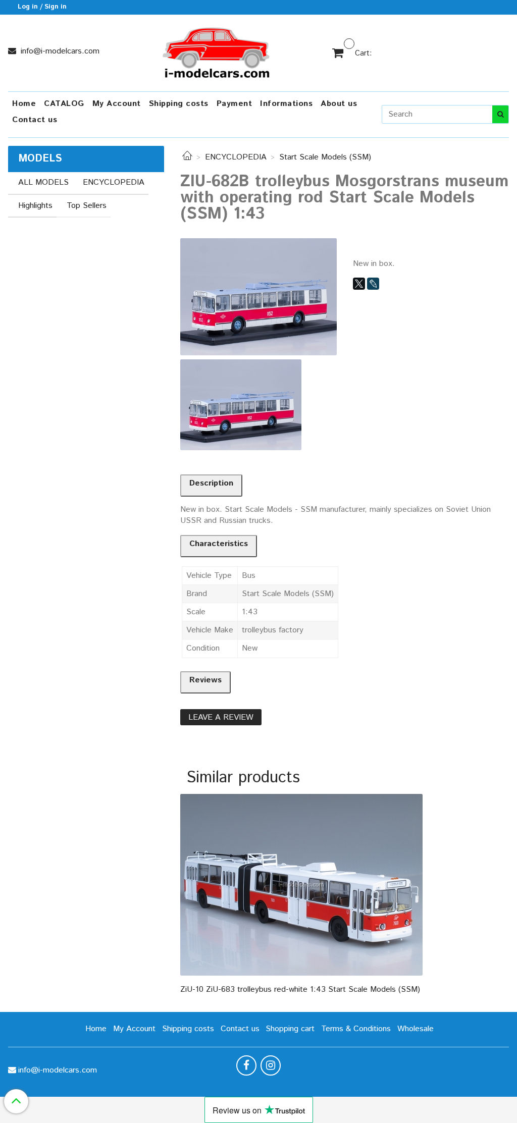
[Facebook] (246, 1065)
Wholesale (415, 1029)
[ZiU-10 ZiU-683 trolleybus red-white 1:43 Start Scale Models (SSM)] (301, 885)
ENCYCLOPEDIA (236, 157)
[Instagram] (271, 1065)
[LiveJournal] (373, 284)
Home (24, 104)
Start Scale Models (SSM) (325, 157)
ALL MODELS (43, 182)
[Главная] (187, 157)
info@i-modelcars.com (58, 51)
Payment (234, 104)
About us (339, 104)
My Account (116, 104)
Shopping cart (290, 1029)
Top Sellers (87, 205)
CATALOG (64, 104)
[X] (359, 284)
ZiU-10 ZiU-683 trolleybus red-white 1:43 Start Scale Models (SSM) (300, 989)
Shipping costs (179, 104)
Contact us (34, 120)
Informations (286, 104)
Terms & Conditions (356, 1029)
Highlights (35, 205)
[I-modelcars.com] (217, 50)
